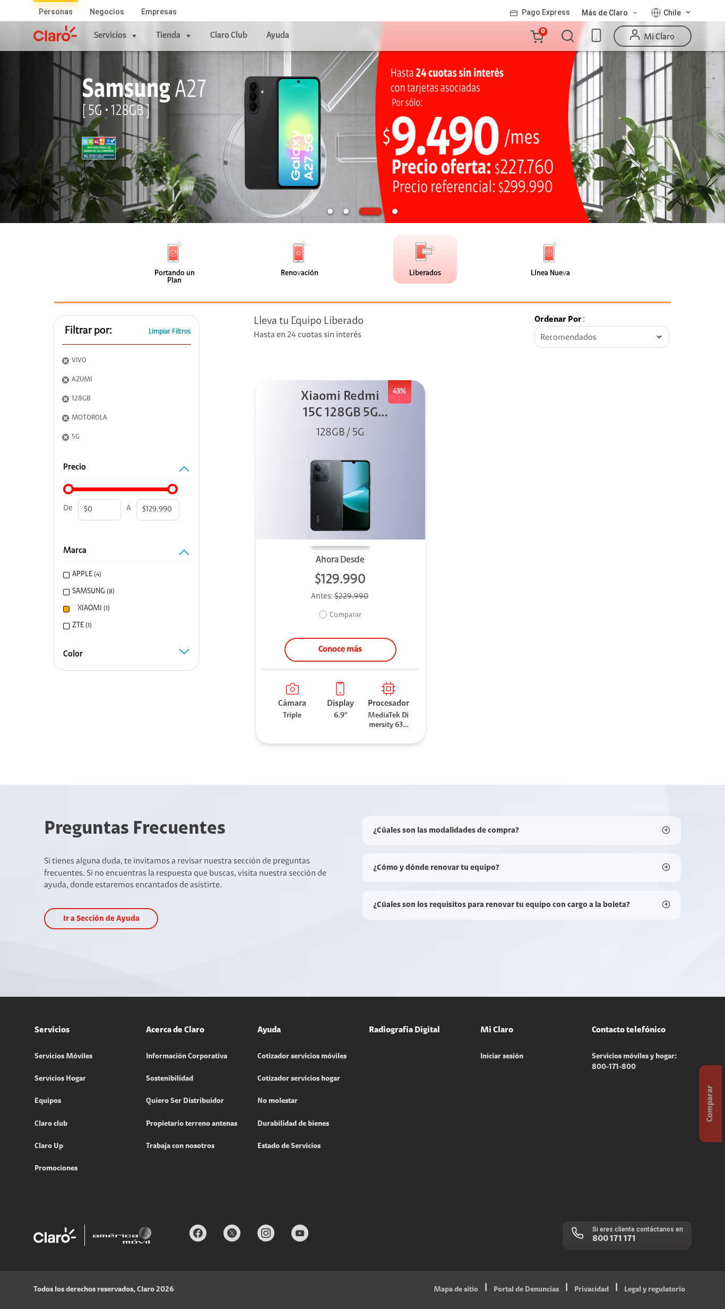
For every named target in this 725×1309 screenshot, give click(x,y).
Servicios (110, 35)
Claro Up (48, 1146)
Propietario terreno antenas (191, 1124)
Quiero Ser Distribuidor (185, 1101)
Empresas (159, 11)
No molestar (277, 1101)
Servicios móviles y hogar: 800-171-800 (634, 1062)
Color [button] (73, 654)
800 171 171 (614, 1239)
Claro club (50, 1124)
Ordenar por (558, 319)
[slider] (68, 489)
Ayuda (277, 35)
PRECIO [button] (74, 467)
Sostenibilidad (169, 1079)
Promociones (55, 1169)
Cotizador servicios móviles (302, 1056)
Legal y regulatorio (654, 1290)
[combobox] (602, 338)
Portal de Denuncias (526, 1290)
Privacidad (591, 1290)
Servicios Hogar (60, 1079)
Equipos (47, 1101)
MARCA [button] (75, 550)
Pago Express (546, 12)
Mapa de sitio (456, 1290)
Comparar (345, 615)
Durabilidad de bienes (293, 1124)
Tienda (168, 35)
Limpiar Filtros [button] (170, 331)
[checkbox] (125, 575)
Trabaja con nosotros (180, 1146)
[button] (536, 36)
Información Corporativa (186, 1056)
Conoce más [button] (340, 649)
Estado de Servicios (289, 1146)
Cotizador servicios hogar (298, 1079)
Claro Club (228, 35)
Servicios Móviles (63, 1056)
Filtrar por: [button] (88, 331)
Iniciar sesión (501, 1056)
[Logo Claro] (55, 33)
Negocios (107, 11)
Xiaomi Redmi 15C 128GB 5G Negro (340, 406)
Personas (56, 11)
